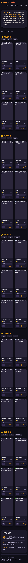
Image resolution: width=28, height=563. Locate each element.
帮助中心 (9, 559)
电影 (12, 5)
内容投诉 (20, 559)
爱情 (9, 138)
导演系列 (18, 435)
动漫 (26, 5)
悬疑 (4, 138)
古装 (15, 138)
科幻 (9, 39)
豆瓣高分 (5, 435)
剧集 (16, 5)
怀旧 (11, 435)
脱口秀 (16, 237)
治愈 (15, 336)
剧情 (15, 39)
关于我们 (3, 559)
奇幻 (9, 336)
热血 (4, 336)
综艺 (21, 5)
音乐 (10, 237)
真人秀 (4, 237)
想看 (10, 68)
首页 (7, 5)
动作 (4, 39)
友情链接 (14, 559)
